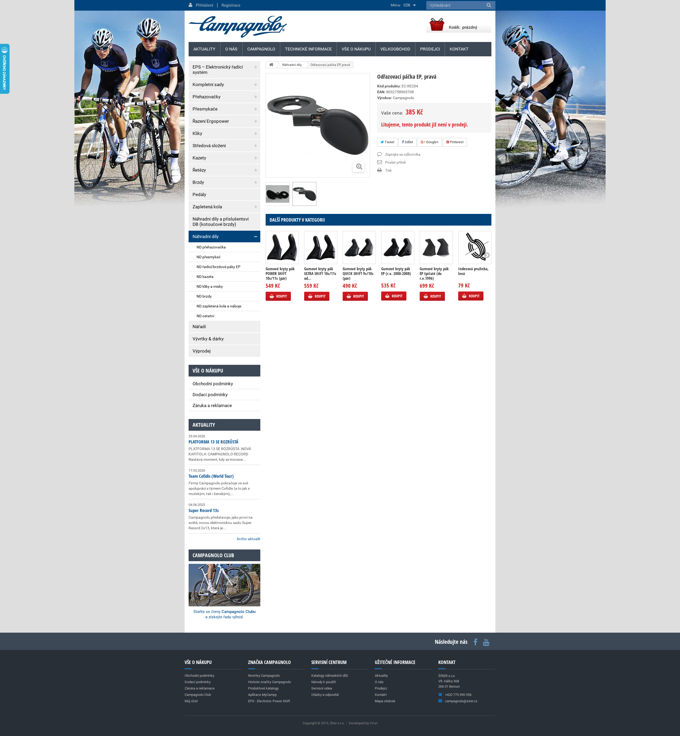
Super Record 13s (204, 510)
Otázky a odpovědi (325, 695)
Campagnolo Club (198, 695)
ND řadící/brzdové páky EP (218, 267)
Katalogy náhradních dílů (329, 676)
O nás (231, 49)
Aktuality (204, 424)
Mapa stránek (385, 701)
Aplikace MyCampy (262, 695)
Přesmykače (205, 109)
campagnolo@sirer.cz (461, 701)
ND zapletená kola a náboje (219, 306)
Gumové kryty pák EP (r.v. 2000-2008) (396, 271)
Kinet (373, 723)
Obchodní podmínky (213, 383)
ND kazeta (205, 276)
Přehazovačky (206, 96)
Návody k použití (323, 682)
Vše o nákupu (356, 49)
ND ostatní (205, 316)
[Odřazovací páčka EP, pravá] (278, 194)
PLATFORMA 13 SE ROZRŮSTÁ (213, 442)
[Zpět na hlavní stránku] (271, 64)
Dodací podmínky (210, 394)
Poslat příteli (395, 162)
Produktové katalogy (263, 688)
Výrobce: (384, 98)
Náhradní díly (206, 236)
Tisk (388, 170)
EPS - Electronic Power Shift (269, 701)
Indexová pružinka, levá (473, 271)
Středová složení (209, 145)
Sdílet (408, 142)
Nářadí (199, 326)
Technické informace (308, 49)
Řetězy (199, 170)
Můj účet (191, 701)
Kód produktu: (389, 86)
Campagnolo (261, 49)
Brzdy (198, 182)
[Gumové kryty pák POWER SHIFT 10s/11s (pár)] (282, 247)
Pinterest (456, 142)
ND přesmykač (208, 257)
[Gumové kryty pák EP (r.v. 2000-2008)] (397, 247)
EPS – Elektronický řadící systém (218, 69)
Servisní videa (321, 688)
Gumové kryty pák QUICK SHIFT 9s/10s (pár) (358, 273)
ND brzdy (204, 296)
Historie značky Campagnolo (269, 682)
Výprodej (202, 351)
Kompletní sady (208, 84)
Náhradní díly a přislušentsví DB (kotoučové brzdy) (221, 221)
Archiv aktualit (248, 539)
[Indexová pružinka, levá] (474, 247)
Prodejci (430, 49)
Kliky (197, 133)
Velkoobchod (395, 49)
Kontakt (459, 49)
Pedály (199, 194)
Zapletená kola (207, 206)
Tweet (389, 142)
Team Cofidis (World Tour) (211, 476)
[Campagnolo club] (224, 577)
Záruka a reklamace (212, 405)
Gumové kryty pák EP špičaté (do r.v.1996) (434, 273)
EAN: (381, 92)
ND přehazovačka (211, 247)
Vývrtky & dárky (208, 338)
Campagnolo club (213, 555)
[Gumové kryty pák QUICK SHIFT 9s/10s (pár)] (359, 247)
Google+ (432, 142)
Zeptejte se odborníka (402, 154)
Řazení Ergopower (211, 121)
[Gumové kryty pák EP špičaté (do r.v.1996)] (436, 247)
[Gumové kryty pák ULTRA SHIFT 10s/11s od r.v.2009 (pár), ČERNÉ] (320, 247)
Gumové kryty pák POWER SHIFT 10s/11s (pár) (280, 273)
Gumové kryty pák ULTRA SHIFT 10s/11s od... (320, 273)
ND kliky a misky (210, 286)
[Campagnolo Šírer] (238, 27)
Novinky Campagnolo (264, 676)
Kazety (199, 157)
